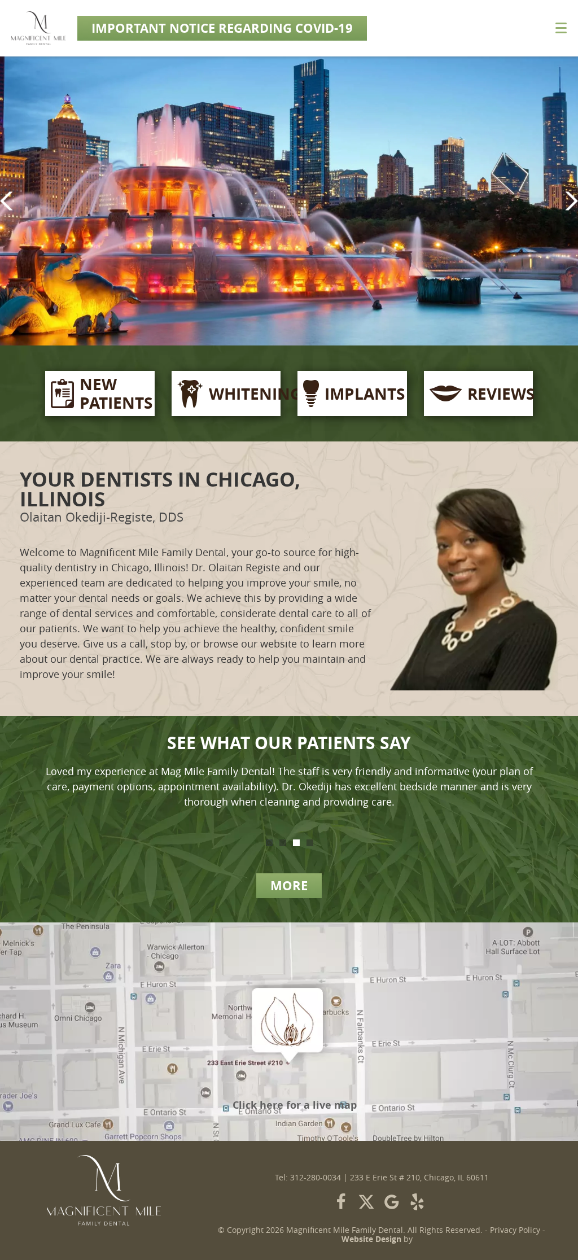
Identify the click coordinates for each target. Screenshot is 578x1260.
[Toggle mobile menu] (561, 28)
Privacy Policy (515, 1230)
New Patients (114, 393)
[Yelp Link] (417, 1202)
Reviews (497, 394)
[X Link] (366, 1202)
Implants (363, 394)
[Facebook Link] (340, 1202)
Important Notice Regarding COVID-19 (222, 28)
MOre (289, 885)
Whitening (242, 394)
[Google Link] (391, 1202)
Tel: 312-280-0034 (308, 1177)
